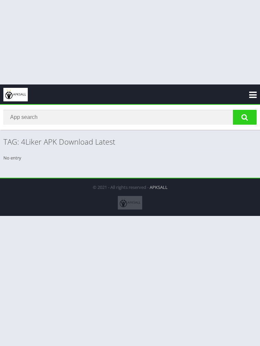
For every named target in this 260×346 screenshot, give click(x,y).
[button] (245, 117)
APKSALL (159, 187)
